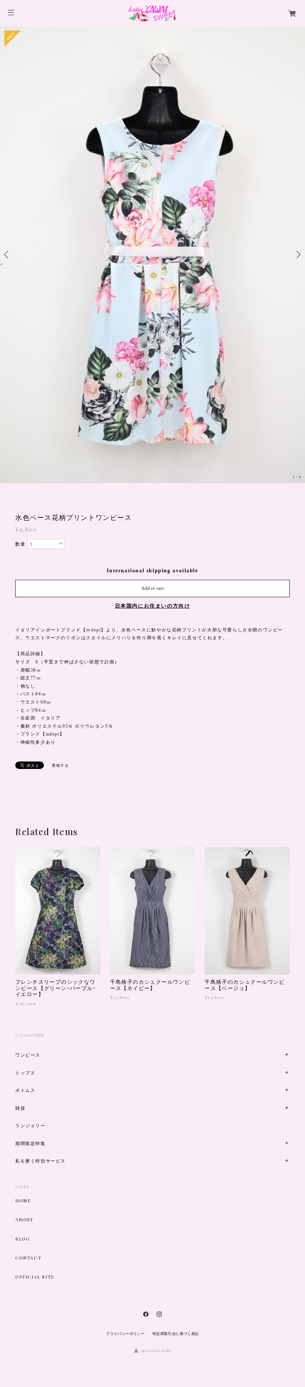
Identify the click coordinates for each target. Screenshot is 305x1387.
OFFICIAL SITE (34, 1276)
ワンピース (28, 1055)
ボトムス (25, 1090)
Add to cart (152, 588)
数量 (20, 544)
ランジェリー (30, 1125)
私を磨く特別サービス (40, 1161)
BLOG (22, 1238)
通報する (60, 765)
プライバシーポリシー (125, 1334)
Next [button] (297, 254)
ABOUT (24, 1219)
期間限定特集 (30, 1143)
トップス (25, 1073)
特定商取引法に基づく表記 (175, 1334)
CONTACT (28, 1257)
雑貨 (20, 1108)
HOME (22, 1200)
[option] (152, 254)
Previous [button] (7, 254)
